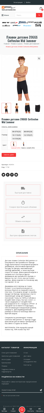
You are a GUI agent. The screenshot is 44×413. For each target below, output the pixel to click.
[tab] (22, 254)
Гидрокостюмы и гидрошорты (8, 370)
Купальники (6, 363)
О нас (26, 353)
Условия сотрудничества (30, 360)
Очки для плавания (9, 353)
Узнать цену (9, 155)
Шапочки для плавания (11, 356)
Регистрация (18, 2)
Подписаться (40, 390)
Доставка (27, 356)
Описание (22, 253)
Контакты (27, 365)
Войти (28, 2)
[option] (6, 108)
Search (39, 15)
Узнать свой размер (10, 127)
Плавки (4, 366)
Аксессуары (6, 359)
